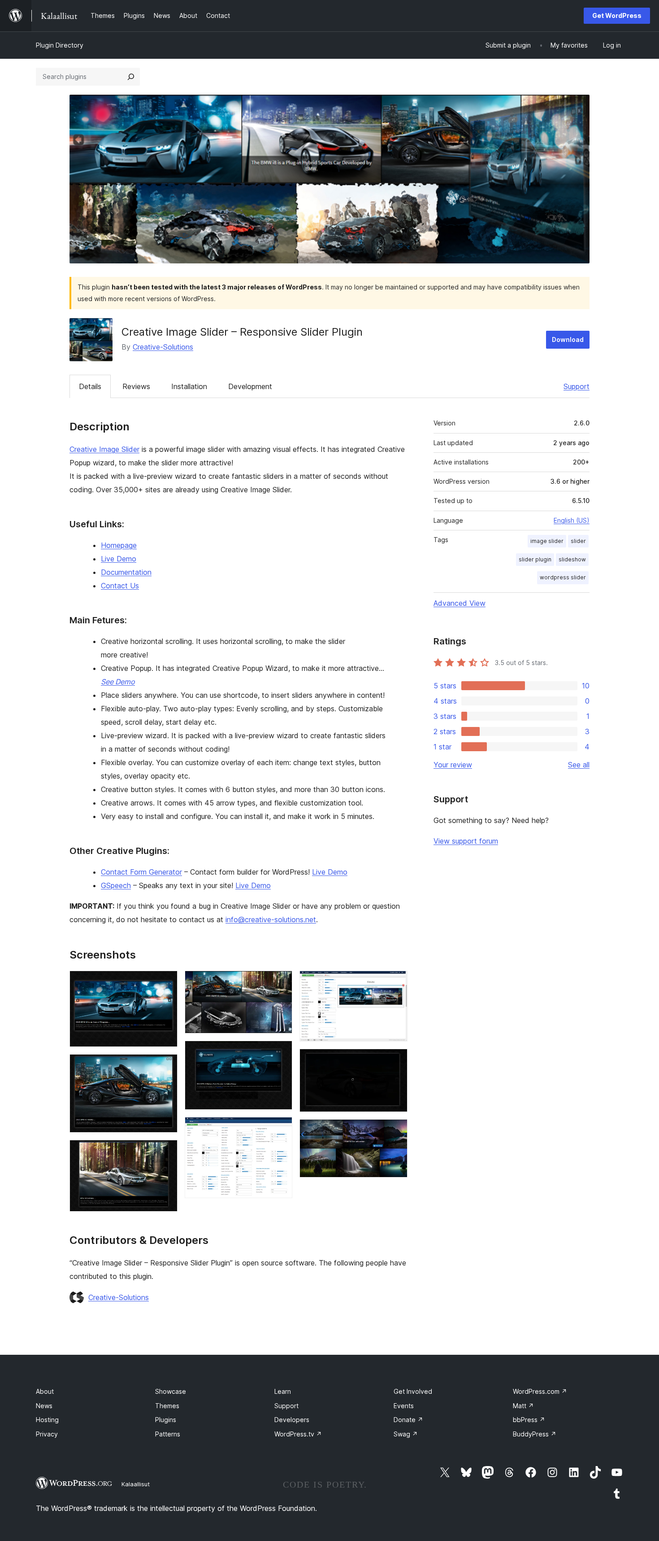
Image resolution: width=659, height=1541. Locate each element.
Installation (189, 386)
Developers (291, 1419)
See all (579, 764)
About (45, 1391)
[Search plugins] (131, 77)
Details (90, 386)
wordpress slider (563, 577)
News (44, 1406)
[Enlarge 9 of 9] (395, 1131)
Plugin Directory (59, 45)
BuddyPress (534, 1434)
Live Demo (118, 558)
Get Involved (413, 1391)
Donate (408, 1419)
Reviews (136, 386)
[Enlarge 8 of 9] (395, 1060)
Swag (406, 1434)
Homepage (119, 545)
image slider (547, 541)
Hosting (47, 1419)
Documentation (126, 572)
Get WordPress (617, 15)
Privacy (47, 1434)
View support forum (466, 840)
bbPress (529, 1419)
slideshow (572, 559)
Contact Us (120, 585)
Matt (523, 1406)
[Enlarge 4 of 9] (280, 982)
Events (404, 1406)
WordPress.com (540, 1391)
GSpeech (116, 885)
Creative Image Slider (104, 449)
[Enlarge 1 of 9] (165, 982)
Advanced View (460, 603)
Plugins (165, 1419)
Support (577, 386)
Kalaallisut (135, 1484)
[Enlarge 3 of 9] (165, 1151)
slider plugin (535, 559)
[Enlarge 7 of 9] (395, 982)
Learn (282, 1391)
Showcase (170, 1391)
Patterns (167, 1434)
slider (578, 541)
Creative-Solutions (163, 346)
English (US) (572, 520)
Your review (453, 764)
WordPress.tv (298, 1434)
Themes (167, 1406)
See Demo (118, 681)
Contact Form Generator (141, 871)
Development (250, 386)
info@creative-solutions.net (270, 919)
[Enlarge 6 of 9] (280, 1129)
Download (568, 339)
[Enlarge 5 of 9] (280, 1052)
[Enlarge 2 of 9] (165, 1066)
